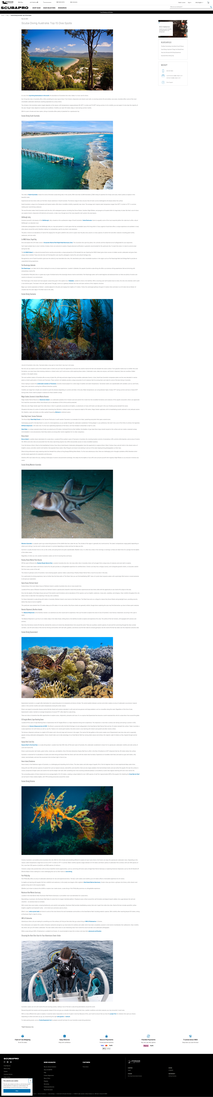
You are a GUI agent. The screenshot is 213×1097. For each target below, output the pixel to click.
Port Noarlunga (25, 268)
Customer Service (8, 1074)
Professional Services (49, 1087)
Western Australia (26, 543)
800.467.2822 (169, 71)
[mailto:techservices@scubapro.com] (163, 78)
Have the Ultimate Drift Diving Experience (171, 52)
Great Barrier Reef (134, 774)
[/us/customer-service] (163, 82)
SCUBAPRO (171, 1070)
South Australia (32, 194)
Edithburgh (45, 220)
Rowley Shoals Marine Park (44, 563)
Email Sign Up (7, 1065)
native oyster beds (34, 911)
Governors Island (44, 399)
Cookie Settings (51, 1093)
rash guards (60, 1016)
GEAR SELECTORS (49, 8)
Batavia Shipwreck (29, 612)
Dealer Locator (181, 2)
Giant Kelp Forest (35, 419)
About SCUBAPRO (48, 1069)
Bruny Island (25, 439)
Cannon (140, 1076)
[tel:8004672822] (163, 71)
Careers (6, 1071)
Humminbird (135, 1076)
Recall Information (48, 1089)
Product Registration (49, 1075)
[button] (22, 1042)
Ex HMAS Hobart (28, 252)
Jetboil (129, 1070)
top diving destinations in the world (39, 95)
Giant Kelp (24, 429)
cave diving (69, 871)
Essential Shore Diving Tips (167, 55)
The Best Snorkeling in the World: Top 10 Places (172, 46)
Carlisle (174, 1076)
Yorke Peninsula (87, 220)
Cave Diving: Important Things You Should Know (172, 49)
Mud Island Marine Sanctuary (92, 882)
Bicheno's (58, 412)
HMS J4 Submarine (90, 921)
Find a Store (85, 1066)
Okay (17, 1091)
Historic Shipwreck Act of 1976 (38, 726)
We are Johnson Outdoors (50, 1066)
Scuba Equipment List (45, 1020)
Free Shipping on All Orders (106, 12)
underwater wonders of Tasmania (46, 383)
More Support (169, 82)
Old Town (170, 1076)
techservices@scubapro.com (173, 78)
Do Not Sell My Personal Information (64, 1093)
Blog (7, 15)
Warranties (46, 1084)
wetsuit (68, 1016)
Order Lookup (7, 1077)
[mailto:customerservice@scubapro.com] (163, 75)
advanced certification (94, 931)
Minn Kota (130, 1076)
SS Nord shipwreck (26, 425)
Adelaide (71, 280)
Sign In (189, 2)
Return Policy (47, 1078)
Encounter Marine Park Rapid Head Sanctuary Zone (58, 242)
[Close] (30, 1081)
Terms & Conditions (42, 1093)
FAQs (45, 1072)
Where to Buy (7, 1068)
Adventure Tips (30, 1026)
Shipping (46, 1081)
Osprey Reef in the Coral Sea (29, 745)
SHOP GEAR (36, 8)
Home (2, 15)
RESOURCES (62, 8)
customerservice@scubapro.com (174, 75)
